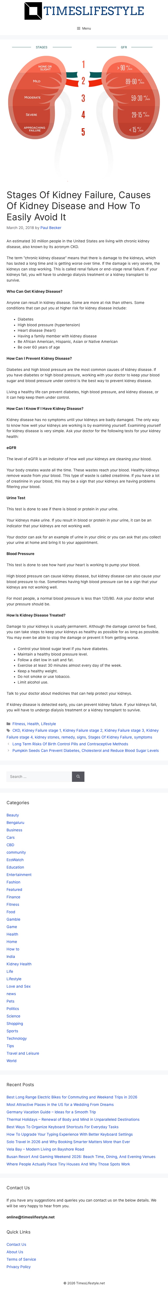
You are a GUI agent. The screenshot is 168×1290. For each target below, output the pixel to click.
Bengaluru (15, 822)
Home (12, 941)
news (11, 994)
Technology (17, 1038)
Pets (10, 1001)
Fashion (13, 882)
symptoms (143, 737)
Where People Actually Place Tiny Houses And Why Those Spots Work (68, 1164)
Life (10, 971)
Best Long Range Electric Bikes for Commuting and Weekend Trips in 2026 (72, 1097)
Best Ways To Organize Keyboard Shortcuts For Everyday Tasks (63, 1127)
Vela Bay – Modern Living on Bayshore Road (45, 1149)
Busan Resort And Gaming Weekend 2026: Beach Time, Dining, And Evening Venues (81, 1156)
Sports (12, 1031)
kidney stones (47, 737)
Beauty (13, 815)
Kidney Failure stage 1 (41, 730)
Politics (13, 1008)
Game (12, 927)
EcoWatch (15, 860)
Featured (14, 889)
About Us (15, 1252)
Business (14, 830)
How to (13, 949)
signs (81, 737)
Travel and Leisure (23, 1053)
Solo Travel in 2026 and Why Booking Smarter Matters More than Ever (68, 1142)
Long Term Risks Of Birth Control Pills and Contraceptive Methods (70, 744)
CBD (10, 845)
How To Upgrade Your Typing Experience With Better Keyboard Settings (70, 1134)
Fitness (18, 724)
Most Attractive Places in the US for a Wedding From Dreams (60, 1104)
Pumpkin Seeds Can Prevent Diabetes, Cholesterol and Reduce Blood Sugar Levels (85, 750)
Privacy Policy (19, 1267)
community (16, 852)
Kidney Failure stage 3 (124, 730)
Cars (11, 837)
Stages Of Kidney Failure (110, 737)
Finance (13, 897)
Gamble (13, 919)
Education (15, 867)
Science (13, 1016)
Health (33, 724)
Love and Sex (19, 986)
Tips (10, 1046)
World (12, 1061)
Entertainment (19, 874)
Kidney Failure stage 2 (82, 730)
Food (11, 912)
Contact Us (16, 1244)
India (11, 956)
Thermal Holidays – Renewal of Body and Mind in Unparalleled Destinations (73, 1119)
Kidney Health (19, 964)
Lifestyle (48, 724)
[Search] (78, 777)
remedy (68, 737)
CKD (16, 730)
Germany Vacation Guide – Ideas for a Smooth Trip (51, 1112)
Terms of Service (21, 1259)
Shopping (15, 1023)
